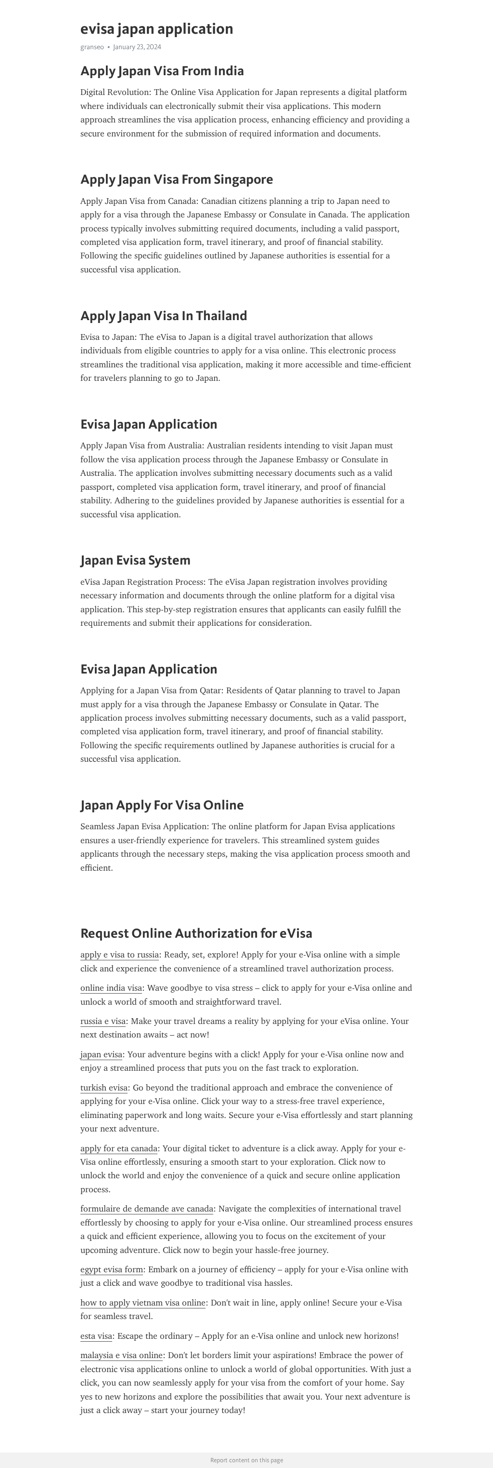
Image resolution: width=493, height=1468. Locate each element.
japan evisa (101, 1054)
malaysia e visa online (121, 1355)
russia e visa (103, 1021)
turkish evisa (104, 1087)
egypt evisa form (111, 1269)
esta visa (96, 1336)
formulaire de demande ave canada (146, 1208)
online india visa (111, 988)
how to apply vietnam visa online (143, 1302)
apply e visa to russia (119, 954)
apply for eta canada (118, 1148)
